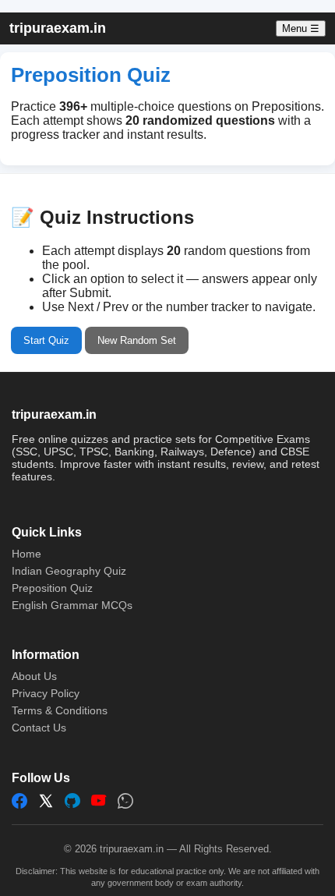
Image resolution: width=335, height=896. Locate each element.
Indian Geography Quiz (69, 571)
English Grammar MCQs (72, 605)
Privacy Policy (45, 693)
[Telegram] (72, 801)
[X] (46, 801)
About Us (34, 676)
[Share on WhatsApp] (125, 801)
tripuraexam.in (57, 28)
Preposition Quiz (52, 588)
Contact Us (39, 727)
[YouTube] (99, 801)
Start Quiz (46, 340)
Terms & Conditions (60, 710)
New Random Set (136, 340)
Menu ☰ (300, 28)
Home (26, 553)
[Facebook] (19, 801)
